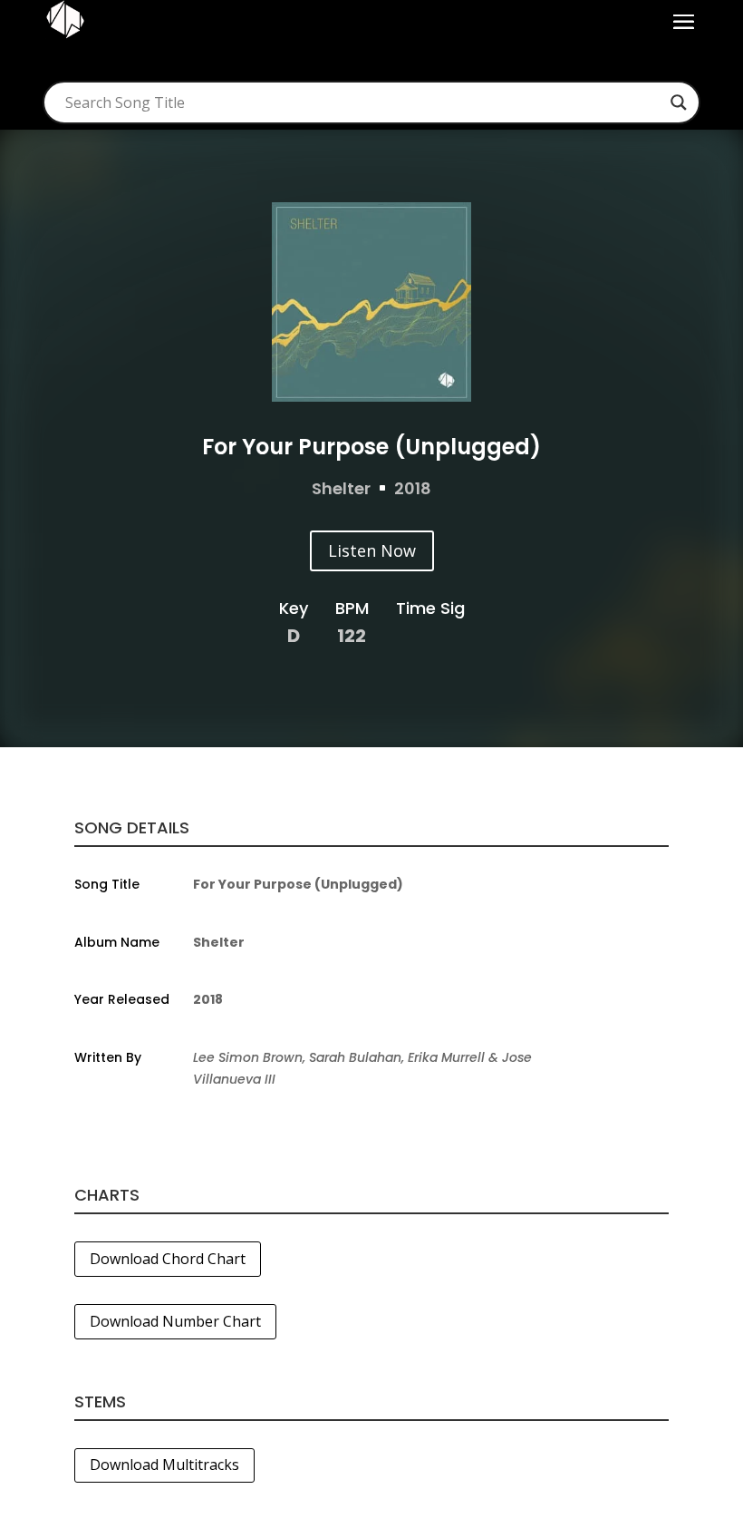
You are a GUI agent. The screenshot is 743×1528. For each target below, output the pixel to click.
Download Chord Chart (168, 1259)
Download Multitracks (164, 1464)
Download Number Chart (175, 1321)
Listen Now (372, 550)
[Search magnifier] (678, 102)
